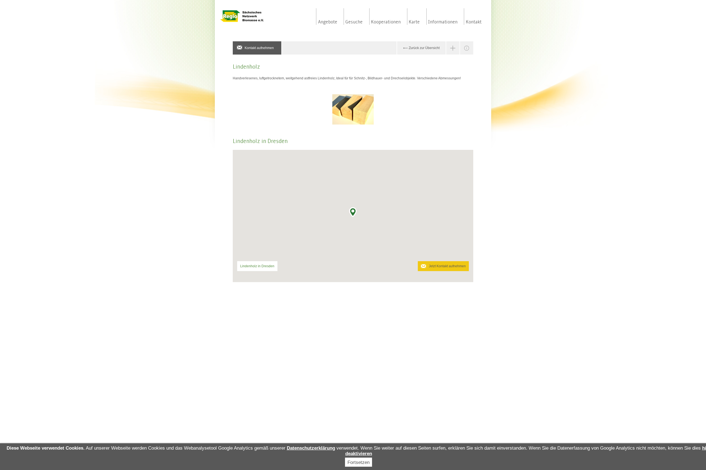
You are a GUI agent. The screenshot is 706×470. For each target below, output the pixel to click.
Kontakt (474, 22)
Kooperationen (386, 22)
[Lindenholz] (353, 109)
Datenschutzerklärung (311, 448)
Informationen (443, 22)
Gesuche (354, 22)
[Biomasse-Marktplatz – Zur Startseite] (254, 16)
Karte (414, 22)
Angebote (327, 22)
